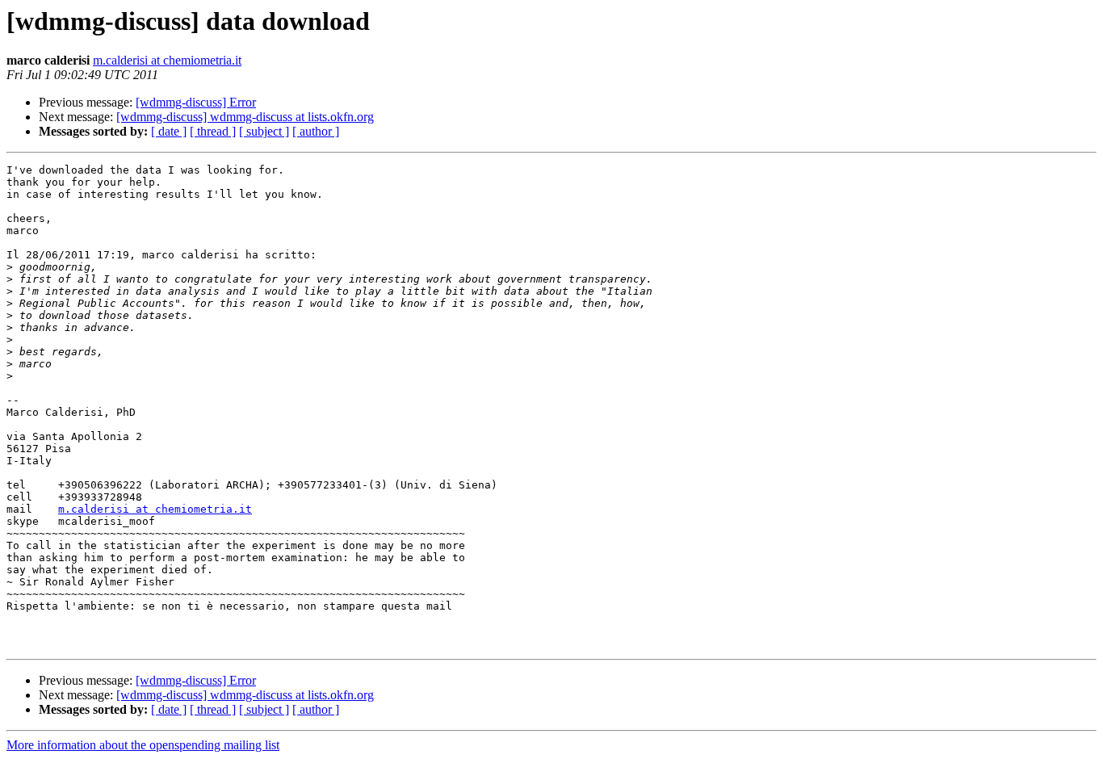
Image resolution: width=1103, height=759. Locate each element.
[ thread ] (213, 131)
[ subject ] (264, 131)
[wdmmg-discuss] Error (196, 102)
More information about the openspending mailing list (142, 745)
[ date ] (169, 131)
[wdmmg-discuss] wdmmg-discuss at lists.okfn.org (245, 117)
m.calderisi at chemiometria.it (167, 60)
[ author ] (315, 131)
